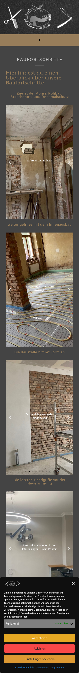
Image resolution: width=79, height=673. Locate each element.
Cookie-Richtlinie (24, 667)
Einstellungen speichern (39, 659)
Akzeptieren (39, 638)
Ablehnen (39, 648)
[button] (73, 583)
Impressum (57, 667)
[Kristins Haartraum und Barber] (39, 17)
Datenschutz (42, 667)
